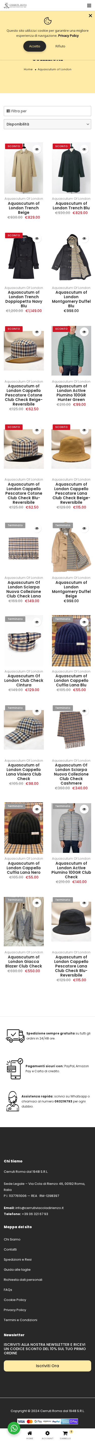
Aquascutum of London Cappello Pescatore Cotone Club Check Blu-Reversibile (23, 493)
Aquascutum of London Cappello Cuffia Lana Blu (71, 680)
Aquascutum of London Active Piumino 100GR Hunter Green (71, 392)
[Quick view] (36, 149)
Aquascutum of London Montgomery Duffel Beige (71, 589)
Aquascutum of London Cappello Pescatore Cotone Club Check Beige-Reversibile (24, 395)
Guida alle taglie (17, 1269)
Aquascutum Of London (24, 198)
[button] (47, 124)
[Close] (90, 15)
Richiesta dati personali (23, 1279)
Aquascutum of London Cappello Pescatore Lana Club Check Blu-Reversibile (71, 966)
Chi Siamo (12, 1239)
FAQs (8, 1289)
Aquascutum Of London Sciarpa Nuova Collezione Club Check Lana (23, 589)
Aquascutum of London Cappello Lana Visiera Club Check (23, 771)
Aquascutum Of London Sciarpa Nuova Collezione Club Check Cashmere (71, 774)
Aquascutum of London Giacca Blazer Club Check (23, 961)
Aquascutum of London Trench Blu (71, 206)
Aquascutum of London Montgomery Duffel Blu (71, 299)
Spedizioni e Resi (18, 1259)
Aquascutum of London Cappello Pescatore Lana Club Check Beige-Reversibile (71, 493)
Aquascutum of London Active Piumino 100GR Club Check (71, 870)
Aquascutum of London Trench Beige (24, 208)
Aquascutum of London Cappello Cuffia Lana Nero (24, 868)
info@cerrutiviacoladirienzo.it (39, 1207)
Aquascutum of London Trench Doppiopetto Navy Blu (23, 299)
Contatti (10, 1249)
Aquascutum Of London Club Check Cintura (23, 680)
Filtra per (19, 111)
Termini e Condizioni (20, 1320)
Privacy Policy (15, 1309)
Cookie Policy (15, 1299)
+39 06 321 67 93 (35, 1214)
